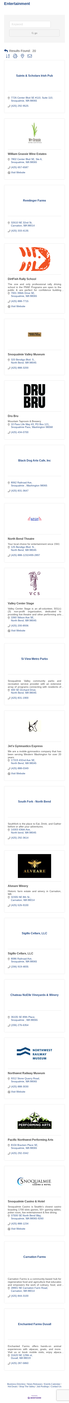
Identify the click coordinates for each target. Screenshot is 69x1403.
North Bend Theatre (21, 538)
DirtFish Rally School (22, 278)
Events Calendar (52, 1384)
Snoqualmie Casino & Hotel (26, 1201)
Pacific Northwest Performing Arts (30, 1139)
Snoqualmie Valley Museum (26, 354)
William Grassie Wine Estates (27, 153)
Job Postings (43, 1386)
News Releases (34, 1384)
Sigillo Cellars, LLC (20, 953)
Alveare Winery (18, 885)
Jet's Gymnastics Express (25, 746)
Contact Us (56, 1386)
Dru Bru (13, 416)
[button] (6, 51)
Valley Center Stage (21, 603)
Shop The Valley (27, 1386)
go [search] (35, 33)
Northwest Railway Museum (26, 1073)
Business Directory (16, 1384)
